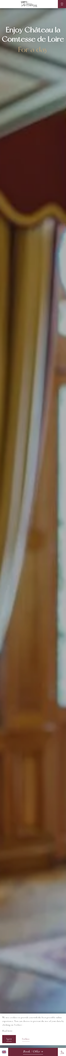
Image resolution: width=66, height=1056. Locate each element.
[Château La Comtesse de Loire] (29, 4)
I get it (9, 1039)
